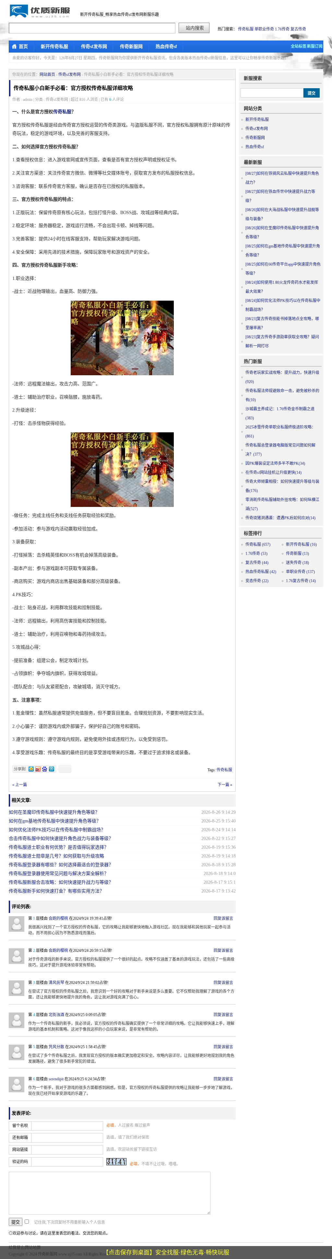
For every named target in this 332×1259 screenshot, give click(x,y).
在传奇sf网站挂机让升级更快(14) (273, 472)
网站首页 (47, 74)
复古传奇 (298, 29)
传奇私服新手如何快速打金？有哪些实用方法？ (56, 891)
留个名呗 (20, 1125)
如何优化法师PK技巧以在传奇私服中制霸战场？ (57, 829)
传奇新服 (297, 553)
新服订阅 (315, 46)
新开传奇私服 (54, 46)
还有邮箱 (20, 1137)
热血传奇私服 (260, 572)
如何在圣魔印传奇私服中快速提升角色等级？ (54, 812)
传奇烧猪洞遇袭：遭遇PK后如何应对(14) (280, 518)
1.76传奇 (282, 29)
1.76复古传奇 (301, 581)
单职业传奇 (264, 29)
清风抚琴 (56, 982)
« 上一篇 (19, 785)
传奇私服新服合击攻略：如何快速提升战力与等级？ (61, 882)
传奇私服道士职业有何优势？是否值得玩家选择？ (59, 847)
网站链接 (20, 1149)
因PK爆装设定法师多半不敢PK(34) (275, 463)
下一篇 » (225, 785)
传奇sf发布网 (94, 46)
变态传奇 (256, 581)
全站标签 (298, 46)
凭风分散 (56, 1047)
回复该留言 (223, 918)
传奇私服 (246, 29)
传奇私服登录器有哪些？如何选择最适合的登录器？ (61, 864)
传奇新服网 (131, 46)
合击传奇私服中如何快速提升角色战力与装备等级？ (61, 838)
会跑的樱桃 (58, 918)
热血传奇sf (166, 46)
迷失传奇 (297, 562)
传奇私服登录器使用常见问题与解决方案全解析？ (59, 873)
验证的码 (20, 1161)
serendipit (56, 1079)
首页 (23, 46)
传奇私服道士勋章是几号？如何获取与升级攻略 (56, 856)
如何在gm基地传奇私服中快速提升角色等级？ (55, 821)
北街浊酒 (56, 1015)
